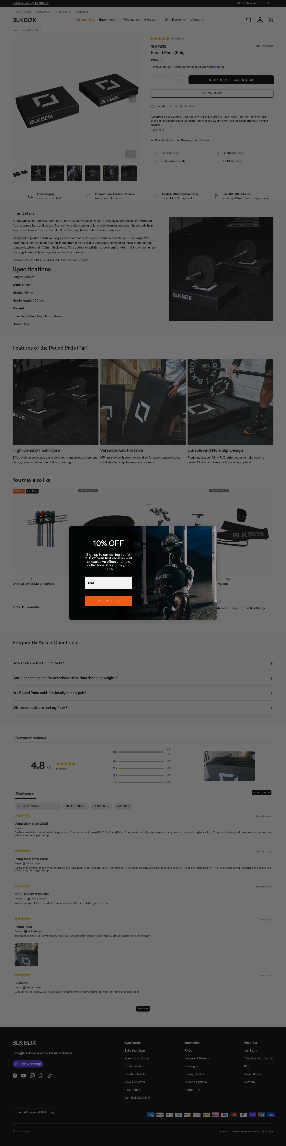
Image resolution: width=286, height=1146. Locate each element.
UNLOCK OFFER (108, 601)
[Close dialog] (213, 530)
